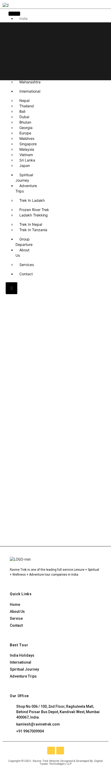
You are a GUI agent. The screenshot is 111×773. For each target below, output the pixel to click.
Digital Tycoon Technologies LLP (71, 762)
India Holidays (22, 21)
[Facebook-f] (51, 750)
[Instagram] (60, 750)
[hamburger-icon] (14, 14)
